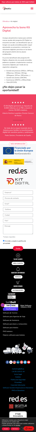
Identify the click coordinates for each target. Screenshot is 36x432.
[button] (32, 8)
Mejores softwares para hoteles (14, 335)
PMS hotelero (7, 331)
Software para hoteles (10, 328)
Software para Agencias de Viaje (14, 316)
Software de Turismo (10, 313)
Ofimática (5, 21)
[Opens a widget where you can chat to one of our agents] (28, 428)
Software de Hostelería (11, 320)
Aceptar (6, 428)
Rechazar (15, 428)
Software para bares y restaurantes (15, 324)
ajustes (18, 425)
